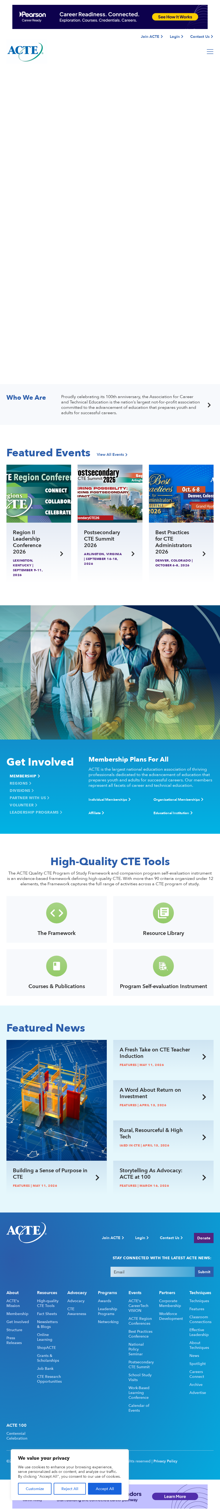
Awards (104, 1300)
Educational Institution (171, 813)
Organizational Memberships (176, 799)
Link (4, 397)
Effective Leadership (199, 1332)
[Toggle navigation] (210, 51)
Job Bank (45, 1368)
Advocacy (76, 1300)
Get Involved (17, 1321)
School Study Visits (140, 1377)
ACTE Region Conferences (140, 1321)
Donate (203, 1238)
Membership (23, 776)
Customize (35, 1488)
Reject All (69, 1488)
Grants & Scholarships (48, 1358)
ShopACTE (46, 1347)
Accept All (105, 1488)
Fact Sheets (47, 1313)
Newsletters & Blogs (47, 1324)
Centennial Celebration (16, 1436)
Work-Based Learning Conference (139, 1392)
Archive (196, 1384)
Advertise (197, 1392)
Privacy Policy (165, 1461)
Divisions (20, 790)
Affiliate (95, 813)
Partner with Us (28, 798)
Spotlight (197, 1363)
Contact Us (200, 36)
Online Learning (44, 1337)
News (194, 1355)
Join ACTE (150, 36)
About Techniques (199, 1345)
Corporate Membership (170, 1303)
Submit (204, 1272)
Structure (14, 1329)
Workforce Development (171, 1316)
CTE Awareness (76, 1311)
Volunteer (22, 805)
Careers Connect (196, 1374)
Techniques (199, 1300)
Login (175, 36)
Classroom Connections (200, 1319)
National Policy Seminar (136, 1349)
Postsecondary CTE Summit (141, 1364)
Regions (19, 783)
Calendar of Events (139, 1408)
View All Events (110, 454)
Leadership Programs (34, 812)
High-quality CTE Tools (47, 1303)
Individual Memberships (108, 799)
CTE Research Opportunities (49, 1379)
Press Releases (14, 1340)
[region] (70, 1475)
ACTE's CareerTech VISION (138, 1305)
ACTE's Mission (13, 1303)
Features (196, 1308)
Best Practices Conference (140, 1334)
